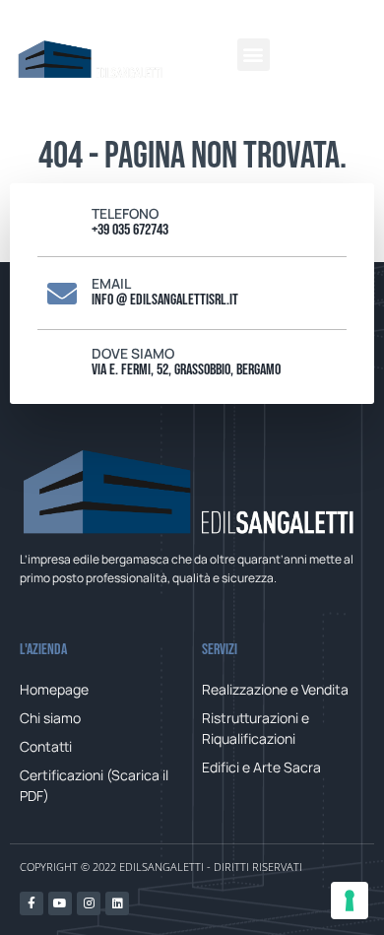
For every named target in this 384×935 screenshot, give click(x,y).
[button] (253, 54)
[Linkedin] (117, 903)
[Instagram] (88, 903)
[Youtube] (60, 903)
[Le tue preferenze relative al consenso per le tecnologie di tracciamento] (349, 900)
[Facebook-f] (31, 903)
